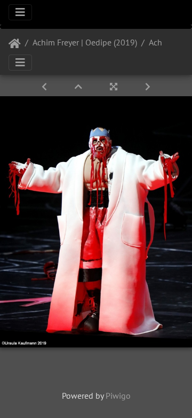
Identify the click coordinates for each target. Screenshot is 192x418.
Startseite (15, 44)
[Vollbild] (114, 86)
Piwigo (118, 395)
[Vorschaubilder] (79, 86)
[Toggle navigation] (20, 12)
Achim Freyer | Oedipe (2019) (85, 42)
